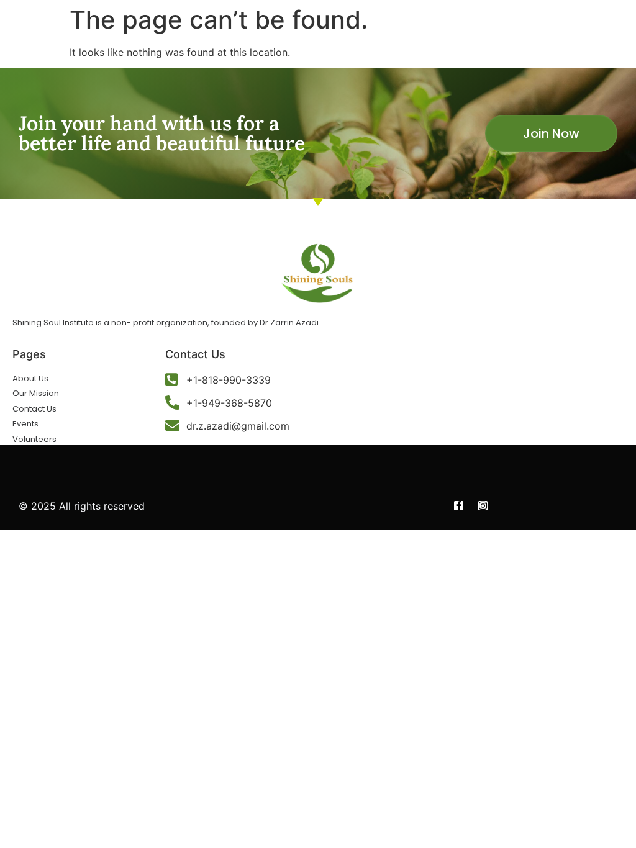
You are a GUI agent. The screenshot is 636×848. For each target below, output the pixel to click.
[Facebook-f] (458, 505)
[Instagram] (483, 505)
